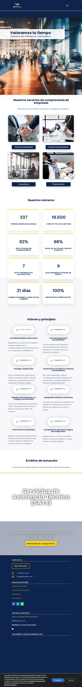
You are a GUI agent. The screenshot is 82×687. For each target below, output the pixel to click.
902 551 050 (20, 566)
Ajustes (71, 680)
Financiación (58, 184)
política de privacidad (37, 681)
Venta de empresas (24, 147)
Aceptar (58, 680)
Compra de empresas (58, 147)
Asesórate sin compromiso (40, 543)
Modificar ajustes (10, 685)
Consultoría (23, 184)
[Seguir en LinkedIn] (18, 604)
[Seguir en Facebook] (13, 604)
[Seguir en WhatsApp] (22, 604)
